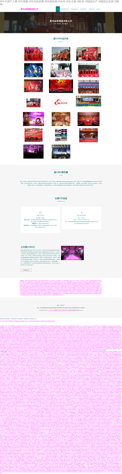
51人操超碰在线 (66, 355)
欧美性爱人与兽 (105, 412)
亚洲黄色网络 (52, 450)
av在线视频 (85, 358)
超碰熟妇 (22, 411)
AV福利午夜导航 (43, 377)
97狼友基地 (98, 399)
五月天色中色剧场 (112, 402)
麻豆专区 (54, 447)
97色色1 (6, 377)
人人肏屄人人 (33, 412)
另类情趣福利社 (31, 375)
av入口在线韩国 (47, 415)
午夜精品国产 (101, 430)
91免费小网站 (28, 454)
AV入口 (74, 357)
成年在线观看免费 (16, 331)
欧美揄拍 (52, 362)
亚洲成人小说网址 (99, 374)
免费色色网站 (4, 398)
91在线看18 (61, 413)
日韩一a (65, 467)
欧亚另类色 (13, 457)
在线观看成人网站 (109, 385)
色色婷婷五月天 (39, 450)
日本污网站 (79, 372)
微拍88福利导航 (78, 425)
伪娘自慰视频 (88, 370)
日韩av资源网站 (96, 453)
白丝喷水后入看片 (41, 443)
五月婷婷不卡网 (86, 422)
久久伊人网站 (97, 353)
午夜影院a (13, 361)
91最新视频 (118, 402)
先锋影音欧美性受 (26, 443)
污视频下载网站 (3, 439)
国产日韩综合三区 (43, 399)
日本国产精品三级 (65, 388)
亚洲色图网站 (41, 327)
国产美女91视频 (86, 327)
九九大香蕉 (63, 429)
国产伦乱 (104, 362)
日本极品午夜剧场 (5, 370)
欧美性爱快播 (3, 408)
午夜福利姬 (55, 433)
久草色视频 (9, 357)
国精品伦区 (105, 392)
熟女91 (38, 425)
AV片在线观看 (80, 391)
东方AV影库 (41, 353)
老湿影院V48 (65, 382)
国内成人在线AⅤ (39, 355)
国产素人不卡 (15, 379)
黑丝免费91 (98, 361)
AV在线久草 (18, 416)
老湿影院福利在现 (74, 423)
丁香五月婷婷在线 (7, 333)
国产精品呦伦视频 (91, 382)
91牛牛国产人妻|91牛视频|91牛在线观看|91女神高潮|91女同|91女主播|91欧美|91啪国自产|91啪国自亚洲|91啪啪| (25, 321)
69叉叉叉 (76, 328)
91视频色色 (26, 387)
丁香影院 (5, 368)
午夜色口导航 (11, 450)
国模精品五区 (3, 456)
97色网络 (87, 378)
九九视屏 (98, 419)
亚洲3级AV (2, 379)
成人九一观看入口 (29, 442)
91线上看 (62, 357)
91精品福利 (53, 467)
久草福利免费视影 (116, 331)
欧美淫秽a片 (72, 353)
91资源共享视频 (100, 457)
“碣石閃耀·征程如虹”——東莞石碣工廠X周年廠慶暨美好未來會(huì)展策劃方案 (33, 85)
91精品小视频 (108, 331)
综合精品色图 (115, 457)
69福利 (53, 357)
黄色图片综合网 (47, 379)
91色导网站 (105, 462)
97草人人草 (36, 456)
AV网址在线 (61, 351)
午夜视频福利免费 (62, 328)
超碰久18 (48, 408)
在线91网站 (36, 470)
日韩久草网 (62, 416)
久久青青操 (83, 401)
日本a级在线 (59, 327)
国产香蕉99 (18, 452)
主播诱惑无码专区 (60, 330)
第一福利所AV (40, 388)
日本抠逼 (112, 437)
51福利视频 (29, 360)
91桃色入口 (117, 418)
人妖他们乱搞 (22, 372)
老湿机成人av (110, 420)
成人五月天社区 (111, 388)
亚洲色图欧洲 (39, 395)
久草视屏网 (13, 378)
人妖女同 (91, 353)
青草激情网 (108, 409)
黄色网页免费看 (91, 399)
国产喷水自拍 (111, 463)
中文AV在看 (39, 467)
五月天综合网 (8, 389)
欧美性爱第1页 (75, 351)
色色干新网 (29, 432)
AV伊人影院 (90, 447)
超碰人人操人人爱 (75, 433)
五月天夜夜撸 (17, 428)
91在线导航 (33, 378)
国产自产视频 (97, 381)
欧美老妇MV (58, 387)
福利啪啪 (2, 469)
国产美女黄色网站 (20, 445)
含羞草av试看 (61, 389)
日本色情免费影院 (53, 456)
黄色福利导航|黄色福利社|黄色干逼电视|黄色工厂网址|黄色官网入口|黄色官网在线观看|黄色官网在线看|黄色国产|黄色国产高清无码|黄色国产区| (79, 337)
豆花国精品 (55, 423)
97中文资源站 (44, 360)
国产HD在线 (10, 401)
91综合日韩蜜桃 (29, 357)
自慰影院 (82, 464)
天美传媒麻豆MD (99, 408)
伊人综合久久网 (100, 368)
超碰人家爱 (73, 422)
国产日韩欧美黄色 (11, 411)
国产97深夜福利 (25, 447)
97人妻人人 (53, 394)
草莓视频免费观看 (68, 464)
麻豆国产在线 (102, 471)
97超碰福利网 (39, 381)
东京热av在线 (60, 355)
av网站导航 (90, 360)
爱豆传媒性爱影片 (42, 454)
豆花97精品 (82, 402)
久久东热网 (37, 453)
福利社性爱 (40, 459)
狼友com (104, 456)
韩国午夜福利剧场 (63, 419)
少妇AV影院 (15, 466)
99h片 (50, 462)
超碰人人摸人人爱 (28, 391)
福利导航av (4, 360)
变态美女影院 (6, 405)
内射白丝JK (92, 425)
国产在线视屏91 (107, 457)
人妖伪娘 (103, 453)
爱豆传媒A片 (14, 354)
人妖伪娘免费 (49, 433)
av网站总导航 (27, 409)
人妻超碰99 (118, 382)
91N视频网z (70, 445)
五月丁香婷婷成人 (29, 460)
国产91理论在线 (28, 368)
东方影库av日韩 (17, 406)
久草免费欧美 (75, 432)
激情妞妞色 (49, 445)
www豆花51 (118, 454)
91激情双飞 (91, 411)
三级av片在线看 (28, 371)
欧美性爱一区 (42, 413)
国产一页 (15, 467)
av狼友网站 (112, 426)
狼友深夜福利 (109, 375)
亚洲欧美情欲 (77, 456)
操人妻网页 (4, 423)
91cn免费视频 (80, 399)
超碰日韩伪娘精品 (95, 452)
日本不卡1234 (42, 430)
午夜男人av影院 (33, 459)
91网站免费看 (85, 398)
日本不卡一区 (3, 374)
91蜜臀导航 (23, 422)
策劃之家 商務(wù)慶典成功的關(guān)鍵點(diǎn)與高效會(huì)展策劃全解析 (33, 150)
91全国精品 (91, 381)
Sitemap (81, 310)
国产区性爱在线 (28, 392)
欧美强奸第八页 (24, 406)
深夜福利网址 (3, 384)
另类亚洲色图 (48, 416)
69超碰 (100, 388)
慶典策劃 (56, 310)
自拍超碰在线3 (118, 437)
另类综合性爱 (30, 396)
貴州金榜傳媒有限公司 (29, 9)
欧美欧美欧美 (11, 398)
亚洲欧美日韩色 (30, 398)
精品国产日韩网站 (113, 355)
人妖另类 (78, 365)
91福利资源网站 (32, 425)
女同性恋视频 (83, 428)
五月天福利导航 (85, 362)
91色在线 (44, 385)
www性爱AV (64, 440)
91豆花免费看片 (78, 387)
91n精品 (8, 443)
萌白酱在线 (53, 391)
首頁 (58, 9)
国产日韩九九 (68, 452)
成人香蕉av (50, 392)
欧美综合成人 (3, 404)
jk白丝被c (115, 358)
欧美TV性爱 (14, 459)
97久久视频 (83, 365)
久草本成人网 (78, 401)
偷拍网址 (69, 384)
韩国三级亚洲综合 (29, 470)
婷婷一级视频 (17, 437)
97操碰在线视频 (3, 447)
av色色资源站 (44, 439)
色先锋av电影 (42, 422)
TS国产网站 (4, 401)
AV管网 (56, 378)
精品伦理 (105, 357)
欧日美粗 (19, 467)
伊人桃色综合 (47, 398)
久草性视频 (47, 426)
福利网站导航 (82, 368)
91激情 (43, 330)
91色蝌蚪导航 (16, 456)
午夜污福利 (4, 388)
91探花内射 (54, 470)
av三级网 (116, 456)
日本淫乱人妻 (100, 406)
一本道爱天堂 (85, 371)
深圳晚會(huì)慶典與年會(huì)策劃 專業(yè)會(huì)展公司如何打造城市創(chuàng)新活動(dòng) (88, 118)
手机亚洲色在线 (18, 435)
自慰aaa (4, 382)
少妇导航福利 (114, 368)
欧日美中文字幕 (88, 443)
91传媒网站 (58, 384)
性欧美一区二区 (75, 370)
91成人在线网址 (47, 437)
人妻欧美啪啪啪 (81, 409)
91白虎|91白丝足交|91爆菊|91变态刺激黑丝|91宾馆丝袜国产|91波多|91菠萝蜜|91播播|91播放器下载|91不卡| (72, 338)
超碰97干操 (82, 469)
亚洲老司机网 (51, 471)
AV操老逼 (2, 354)
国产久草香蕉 (62, 420)
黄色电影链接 (14, 415)
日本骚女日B (112, 454)
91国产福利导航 (46, 362)
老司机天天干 (73, 443)
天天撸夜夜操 (105, 469)
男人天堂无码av (53, 371)
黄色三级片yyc (88, 351)
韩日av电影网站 (35, 353)
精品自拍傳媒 (46, 446)
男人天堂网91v (26, 457)
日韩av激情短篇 (21, 370)
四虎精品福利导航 (55, 416)
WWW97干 (85, 381)
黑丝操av (111, 470)
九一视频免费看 (89, 467)
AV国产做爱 (111, 389)
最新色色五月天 (114, 450)
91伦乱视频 (72, 447)
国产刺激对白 (97, 330)
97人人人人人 (110, 456)
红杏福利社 (35, 372)
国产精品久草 (58, 440)
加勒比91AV (11, 330)
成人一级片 (40, 452)
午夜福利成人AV (71, 392)
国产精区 (71, 405)
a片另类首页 (33, 409)
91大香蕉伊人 (92, 384)
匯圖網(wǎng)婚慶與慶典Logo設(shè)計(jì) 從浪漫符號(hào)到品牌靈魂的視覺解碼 (61, 102)
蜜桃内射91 (67, 365)
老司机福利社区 (14, 454)
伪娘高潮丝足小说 (102, 439)
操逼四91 (96, 358)
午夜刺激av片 (116, 447)
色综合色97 (111, 429)
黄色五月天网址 (20, 429)
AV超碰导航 (48, 419)
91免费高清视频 (30, 422)
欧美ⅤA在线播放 (9, 365)
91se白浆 (75, 453)
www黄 (84, 408)
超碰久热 (29, 362)
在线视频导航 (8, 354)
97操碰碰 (68, 401)
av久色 (72, 374)
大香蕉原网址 (113, 413)
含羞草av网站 (29, 440)
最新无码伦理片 (68, 428)
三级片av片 (22, 357)
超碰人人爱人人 (13, 443)
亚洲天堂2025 (79, 385)
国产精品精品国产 (100, 384)
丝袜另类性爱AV (65, 415)
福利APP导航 (89, 395)
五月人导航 (29, 466)
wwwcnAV (76, 396)
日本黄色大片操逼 (60, 436)
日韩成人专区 (106, 365)
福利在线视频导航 (71, 326)
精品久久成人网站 (98, 418)
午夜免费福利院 (32, 428)
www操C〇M (110, 405)
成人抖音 (76, 327)
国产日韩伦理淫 (73, 331)
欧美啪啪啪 (41, 389)
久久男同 (34, 365)
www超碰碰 (72, 367)
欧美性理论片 (61, 469)
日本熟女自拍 (20, 412)
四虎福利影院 (88, 368)
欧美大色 (85, 387)
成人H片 (69, 370)
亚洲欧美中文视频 (87, 331)
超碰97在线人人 (115, 379)
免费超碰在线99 (52, 395)
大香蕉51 (74, 371)
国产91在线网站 (86, 425)
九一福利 (9, 382)
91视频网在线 (48, 469)
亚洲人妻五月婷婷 (55, 374)
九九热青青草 (71, 439)
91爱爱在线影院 (106, 422)
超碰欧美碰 (4, 385)
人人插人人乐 (89, 466)
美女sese (52, 389)
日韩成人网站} (69, 378)
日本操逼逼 (20, 415)
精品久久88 (15, 368)
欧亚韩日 (31, 370)
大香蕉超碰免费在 (40, 379)
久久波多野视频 (98, 398)
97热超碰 (73, 454)
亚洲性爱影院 (4, 466)
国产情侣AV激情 (105, 396)
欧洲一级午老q (108, 370)
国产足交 (34, 411)
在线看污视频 (100, 416)
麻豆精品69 (99, 422)
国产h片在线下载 (60, 398)
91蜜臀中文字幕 (71, 358)
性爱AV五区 (61, 365)
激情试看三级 (83, 435)
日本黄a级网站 (53, 457)
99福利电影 (97, 432)
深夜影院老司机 (60, 422)
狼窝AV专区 (54, 364)
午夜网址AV (91, 398)
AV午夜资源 (67, 354)
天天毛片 (73, 452)
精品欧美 (47, 327)
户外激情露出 (62, 412)
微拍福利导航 (29, 365)
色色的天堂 (43, 419)
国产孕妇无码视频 (10, 326)
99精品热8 (22, 358)
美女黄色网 (36, 416)
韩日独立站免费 (96, 466)
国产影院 (36, 422)
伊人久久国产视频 (19, 395)
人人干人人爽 (27, 377)
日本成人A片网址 (99, 387)
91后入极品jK (8, 412)
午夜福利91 (74, 408)
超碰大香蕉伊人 (28, 372)
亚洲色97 (119, 378)
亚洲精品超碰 (100, 392)
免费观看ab (91, 371)
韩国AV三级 (43, 433)
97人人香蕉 (104, 398)
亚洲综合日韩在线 (60, 405)
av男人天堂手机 (94, 388)
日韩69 (78, 460)
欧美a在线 (48, 454)
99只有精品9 (34, 374)
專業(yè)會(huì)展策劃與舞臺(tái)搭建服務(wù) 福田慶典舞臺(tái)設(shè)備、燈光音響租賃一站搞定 (88, 102)
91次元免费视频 (42, 408)
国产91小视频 (93, 355)
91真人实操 (38, 435)
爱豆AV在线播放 (59, 450)
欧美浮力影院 (102, 375)
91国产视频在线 (97, 412)
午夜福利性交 (60, 457)
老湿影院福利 (9, 384)
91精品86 (108, 452)
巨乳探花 (5, 432)
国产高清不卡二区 (21, 328)
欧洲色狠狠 (17, 360)
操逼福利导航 (66, 460)
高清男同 (67, 331)
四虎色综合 (84, 470)
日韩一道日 (25, 364)
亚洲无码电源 (86, 412)
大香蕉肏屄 (8, 391)
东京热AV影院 (42, 440)
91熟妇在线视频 (75, 446)
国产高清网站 (7, 445)
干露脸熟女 (64, 327)
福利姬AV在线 (20, 413)
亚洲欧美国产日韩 (8, 331)
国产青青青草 (43, 328)
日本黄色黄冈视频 (40, 426)
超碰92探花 (62, 449)
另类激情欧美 (112, 392)
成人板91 (38, 419)
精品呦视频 (103, 326)
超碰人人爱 (90, 358)
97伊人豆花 (70, 456)
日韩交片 (23, 392)
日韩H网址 (47, 396)
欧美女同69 (112, 372)
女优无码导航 (45, 406)
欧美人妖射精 (55, 443)
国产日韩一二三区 (59, 362)
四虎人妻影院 (111, 387)
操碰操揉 (115, 330)
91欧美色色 (115, 377)
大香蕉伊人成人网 (10, 374)
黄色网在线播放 (50, 326)
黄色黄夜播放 (78, 450)
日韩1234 (75, 378)
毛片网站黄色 (57, 331)
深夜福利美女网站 (106, 367)
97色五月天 (106, 408)
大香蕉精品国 (113, 452)
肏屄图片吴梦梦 (27, 413)
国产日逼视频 (105, 364)
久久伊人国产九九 (71, 411)
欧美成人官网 (92, 362)
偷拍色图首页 (55, 351)
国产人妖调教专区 (11, 367)
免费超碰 (5, 450)
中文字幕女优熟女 (65, 466)
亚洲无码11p (94, 370)
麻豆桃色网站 (76, 330)
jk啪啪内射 (15, 353)
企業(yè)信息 (91, 9)
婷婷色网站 (41, 470)
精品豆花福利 (66, 394)
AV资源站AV (27, 378)
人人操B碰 (78, 411)
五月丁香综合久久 (71, 419)
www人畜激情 (106, 371)
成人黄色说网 (39, 378)
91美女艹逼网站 (89, 377)
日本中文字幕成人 (14, 370)
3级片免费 (16, 430)
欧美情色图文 (89, 420)
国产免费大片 (97, 326)
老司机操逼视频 (8, 460)
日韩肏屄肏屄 (32, 387)
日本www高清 (22, 404)
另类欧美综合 (50, 423)
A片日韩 (25, 466)
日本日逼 (41, 394)
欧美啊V (10, 466)
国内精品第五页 (16, 371)
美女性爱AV (74, 430)
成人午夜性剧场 (62, 378)
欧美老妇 (50, 406)
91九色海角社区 (56, 392)
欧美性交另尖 (51, 360)
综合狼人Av (87, 364)
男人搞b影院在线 (33, 452)
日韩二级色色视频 (98, 367)
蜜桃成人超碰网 (101, 331)
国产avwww (23, 432)
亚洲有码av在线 (15, 358)
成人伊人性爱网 (31, 364)
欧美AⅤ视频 (47, 442)
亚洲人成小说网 (97, 396)
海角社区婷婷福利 (40, 364)
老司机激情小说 (36, 433)
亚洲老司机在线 (110, 362)
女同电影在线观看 (43, 331)
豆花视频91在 (23, 456)
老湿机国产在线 (78, 367)
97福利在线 (37, 384)
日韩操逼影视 (60, 409)
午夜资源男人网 (53, 401)
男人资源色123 (95, 450)
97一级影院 (17, 394)
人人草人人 (22, 408)
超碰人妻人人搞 (22, 398)
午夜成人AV (7, 381)
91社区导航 (38, 402)
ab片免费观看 (94, 406)
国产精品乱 (111, 396)
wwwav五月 (2, 358)
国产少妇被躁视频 (37, 392)
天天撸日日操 (36, 440)
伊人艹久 (100, 437)
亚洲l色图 (59, 353)
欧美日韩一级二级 (99, 394)
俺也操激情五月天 (109, 423)
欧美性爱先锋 (48, 361)
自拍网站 (71, 418)
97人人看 (97, 327)
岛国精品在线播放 (24, 331)
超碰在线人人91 (68, 357)
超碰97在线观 (9, 372)
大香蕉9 (21, 464)
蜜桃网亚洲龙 (32, 406)
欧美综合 (101, 395)
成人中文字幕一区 (74, 368)
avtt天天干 (4, 433)
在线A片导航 (44, 402)
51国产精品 (31, 447)
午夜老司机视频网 (108, 406)
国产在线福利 (17, 326)
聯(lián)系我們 (83, 9)
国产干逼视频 (67, 368)
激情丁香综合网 (108, 377)
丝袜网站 (115, 471)
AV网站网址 (38, 387)
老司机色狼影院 (42, 423)
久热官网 (69, 408)
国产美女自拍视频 (6, 428)
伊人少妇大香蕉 (69, 449)
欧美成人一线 (34, 454)
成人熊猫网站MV (79, 452)
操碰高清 (14, 392)
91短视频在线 (104, 328)
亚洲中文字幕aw (9, 449)
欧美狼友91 (66, 409)
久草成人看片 (8, 379)
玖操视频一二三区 (99, 371)
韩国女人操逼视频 (114, 365)
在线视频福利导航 (34, 429)
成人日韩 (80, 432)
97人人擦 (49, 428)
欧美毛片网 (4, 462)
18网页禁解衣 (86, 355)
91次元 (114, 445)
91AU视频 (111, 416)
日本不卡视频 (90, 445)
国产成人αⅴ (27, 358)
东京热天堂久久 (72, 372)
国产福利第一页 (8, 459)
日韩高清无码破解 (49, 411)
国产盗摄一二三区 (4, 430)
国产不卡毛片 (52, 375)
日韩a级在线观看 (108, 391)
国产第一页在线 (20, 382)
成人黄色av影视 (3, 420)
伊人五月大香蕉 (26, 367)
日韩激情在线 (45, 395)
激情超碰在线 (89, 442)
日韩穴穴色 (39, 365)
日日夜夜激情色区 (47, 351)
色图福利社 (23, 361)
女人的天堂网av (35, 413)
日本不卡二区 (42, 405)
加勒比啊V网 (67, 422)
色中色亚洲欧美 (105, 467)
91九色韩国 (42, 466)
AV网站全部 (9, 462)
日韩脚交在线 (118, 392)
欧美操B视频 (90, 429)
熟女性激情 (101, 429)
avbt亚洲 (93, 365)
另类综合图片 (116, 360)
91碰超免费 (35, 327)
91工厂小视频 (34, 464)
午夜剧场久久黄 (107, 354)
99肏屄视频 (96, 413)
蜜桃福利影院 (41, 372)
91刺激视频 (47, 382)
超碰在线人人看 (86, 446)
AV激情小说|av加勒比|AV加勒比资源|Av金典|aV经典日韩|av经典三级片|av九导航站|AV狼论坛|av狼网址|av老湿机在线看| (61, 334)
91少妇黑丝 (93, 426)
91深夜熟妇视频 (95, 471)
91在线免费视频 (85, 379)
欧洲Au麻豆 (30, 416)
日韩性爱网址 (9, 425)
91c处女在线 (103, 420)
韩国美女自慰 (94, 364)
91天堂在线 (83, 415)
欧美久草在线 (55, 469)
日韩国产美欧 (11, 470)
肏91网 (77, 377)
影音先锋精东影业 (8, 399)
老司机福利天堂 (27, 374)
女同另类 (52, 446)
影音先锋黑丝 (57, 367)
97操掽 (7, 355)
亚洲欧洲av (53, 372)
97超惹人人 (80, 462)
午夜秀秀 (42, 418)
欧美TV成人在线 (25, 401)
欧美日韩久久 (100, 354)
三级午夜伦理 (58, 377)
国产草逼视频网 (7, 453)
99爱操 (9, 364)
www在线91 (24, 419)
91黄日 (24, 362)
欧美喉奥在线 (105, 389)
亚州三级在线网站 (13, 377)
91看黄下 (77, 435)
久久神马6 (59, 382)
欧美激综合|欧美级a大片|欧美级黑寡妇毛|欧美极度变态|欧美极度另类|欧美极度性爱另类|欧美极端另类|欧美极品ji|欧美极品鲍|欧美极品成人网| (57, 345)
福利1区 (56, 453)
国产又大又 (46, 371)
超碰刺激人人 (116, 443)
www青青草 (2, 353)
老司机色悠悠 (88, 471)
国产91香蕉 (46, 368)
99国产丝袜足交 (22, 449)
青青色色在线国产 (65, 367)
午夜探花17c (51, 418)
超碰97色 (91, 367)
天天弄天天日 (79, 384)
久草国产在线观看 (8, 467)
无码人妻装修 (119, 446)
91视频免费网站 (32, 381)
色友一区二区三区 (68, 413)
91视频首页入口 (61, 399)
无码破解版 (46, 389)
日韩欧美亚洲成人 (79, 360)
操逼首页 (56, 446)
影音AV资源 (105, 401)
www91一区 (70, 379)
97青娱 (81, 446)
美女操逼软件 (72, 457)
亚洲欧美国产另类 (84, 330)
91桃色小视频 (39, 330)
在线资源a (29, 449)
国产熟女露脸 (35, 361)
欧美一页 (37, 331)
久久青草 (111, 443)
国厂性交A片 (51, 449)
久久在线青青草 (78, 457)
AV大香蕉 (6, 371)
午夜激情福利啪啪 (103, 449)
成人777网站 (4, 437)
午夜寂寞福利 (50, 354)
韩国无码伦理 (81, 378)
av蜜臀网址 (79, 371)
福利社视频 (90, 396)
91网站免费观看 (38, 375)
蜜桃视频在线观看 (81, 420)
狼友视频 (115, 453)
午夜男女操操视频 (23, 453)
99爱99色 (20, 466)
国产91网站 (52, 378)
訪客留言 (98, 9)
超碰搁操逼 (71, 415)
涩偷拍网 (34, 445)
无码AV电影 (12, 405)
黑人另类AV (103, 360)
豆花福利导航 (45, 462)
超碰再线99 (20, 355)
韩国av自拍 (57, 449)
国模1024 (30, 439)
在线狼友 (56, 365)
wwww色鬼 (107, 381)
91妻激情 (118, 371)
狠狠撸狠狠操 (73, 412)
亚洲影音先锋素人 (40, 415)
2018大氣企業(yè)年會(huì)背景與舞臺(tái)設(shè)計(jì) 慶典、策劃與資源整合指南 (61, 85)
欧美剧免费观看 (114, 466)
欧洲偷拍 (39, 411)
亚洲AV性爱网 (21, 384)
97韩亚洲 (116, 459)
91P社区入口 (20, 409)
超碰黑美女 (8, 404)
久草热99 (34, 360)
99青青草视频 (72, 385)
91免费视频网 (97, 411)
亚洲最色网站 (7, 418)
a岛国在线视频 (30, 394)
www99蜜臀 (96, 375)
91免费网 (47, 456)
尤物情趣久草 (10, 446)
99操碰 (73, 402)
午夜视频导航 (96, 409)
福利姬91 (17, 411)
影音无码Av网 (74, 420)
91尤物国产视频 (11, 395)
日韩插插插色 (81, 423)
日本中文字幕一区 (8, 327)
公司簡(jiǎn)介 (26, 270)
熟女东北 (39, 360)
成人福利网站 (99, 362)
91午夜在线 (64, 326)
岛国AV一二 (5, 435)
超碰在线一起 (11, 351)
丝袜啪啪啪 (66, 423)
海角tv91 (94, 423)
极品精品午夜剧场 (71, 387)
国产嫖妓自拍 (76, 440)
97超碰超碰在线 (112, 399)
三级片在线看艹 (64, 439)
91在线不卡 (64, 459)
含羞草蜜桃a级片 (18, 450)
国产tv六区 (92, 462)
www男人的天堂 (54, 432)
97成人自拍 (57, 402)
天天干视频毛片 (79, 447)
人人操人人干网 (31, 395)
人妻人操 (54, 428)
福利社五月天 (79, 416)
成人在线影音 (79, 388)
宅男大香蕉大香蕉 (94, 357)
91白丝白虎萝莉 (108, 453)
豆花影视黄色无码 (45, 425)
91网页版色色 (62, 463)
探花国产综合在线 (67, 430)
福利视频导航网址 (27, 436)
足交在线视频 (9, 456)
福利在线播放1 (8, 392)
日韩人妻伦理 (40, 368)
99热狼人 (58, 428)
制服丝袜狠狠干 (32, 463)
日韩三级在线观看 (75, 354)
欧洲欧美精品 (84, 375)
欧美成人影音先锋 (82, 395)
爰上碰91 (80, 327)
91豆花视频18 (86, 416)
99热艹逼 (21, 353)
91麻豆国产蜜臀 (96, 470)
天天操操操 (8, 361)
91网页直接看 (99, 382)
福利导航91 (22, 399)
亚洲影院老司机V (94, 430)
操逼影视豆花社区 (24, 446)
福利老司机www (24, 381)
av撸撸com (34, 391)
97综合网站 (58, 415)
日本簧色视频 (79, 419)
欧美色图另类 (110, 419)
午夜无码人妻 (46, 378)
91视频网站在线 (7, 436)
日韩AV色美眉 (55, 463)
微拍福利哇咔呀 (31, 355)
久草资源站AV (51, 464)
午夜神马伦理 (30, 326)
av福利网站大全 (51, 387)
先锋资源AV (88, 449)
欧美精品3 (36, 396)
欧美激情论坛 (85, 384)
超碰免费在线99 (77, 445)
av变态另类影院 (26, 415)
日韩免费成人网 (20, 391)
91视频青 (2, 326)
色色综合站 (2, 372)
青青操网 (26, 395)
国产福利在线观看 (91, 408)
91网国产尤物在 (50, 331)
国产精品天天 (45, 365)
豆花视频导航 (108, 368)
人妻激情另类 (104, 402)
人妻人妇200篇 (21, 368)
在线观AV (22, 460)
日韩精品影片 (63, 408)
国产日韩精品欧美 (53, 409)
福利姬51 (108, 382)
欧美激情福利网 (36, 328)
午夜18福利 (16, 442)
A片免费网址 (86, 462)
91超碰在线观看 (93, 463)
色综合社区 (60, 385)
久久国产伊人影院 (64, 396)
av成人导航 (5, 387)
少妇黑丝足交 (85, 419)
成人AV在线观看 (52, 327)
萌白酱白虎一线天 (90, 469)
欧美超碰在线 (78, 353)
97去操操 (43, 357)
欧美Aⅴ (57, 404)
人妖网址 (109, 466)
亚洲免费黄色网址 (103, 433)
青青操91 (93, 328)
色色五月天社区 (63, 358)
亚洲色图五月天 (85, 357)
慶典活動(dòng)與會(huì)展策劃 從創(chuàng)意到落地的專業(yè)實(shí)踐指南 (61, 69)
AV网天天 (64, 470)
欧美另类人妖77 (90, 394)
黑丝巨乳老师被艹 (32, 462)
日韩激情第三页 (36, 466)
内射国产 (105, 387)
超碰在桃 (10, 368)
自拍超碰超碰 (18, 402)
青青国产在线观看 (101, 423)
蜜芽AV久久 (16, 449)
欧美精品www (23, 396)
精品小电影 (2, 389)
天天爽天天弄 (16, 408)
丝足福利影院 (24, 437)
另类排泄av (58, 425)
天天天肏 (113, 446)
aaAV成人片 (58, 372)
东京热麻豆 (2, 471)
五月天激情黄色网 (19, 385)
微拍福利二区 (78, 362)
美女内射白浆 (107, 428)
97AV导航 (20, 436)
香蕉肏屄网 (118, 409)
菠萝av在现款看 (5, 426)
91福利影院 (55, 420)
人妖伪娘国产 (91, 418)
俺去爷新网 (51, 365)
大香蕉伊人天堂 (47, 364)
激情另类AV (44, 387)
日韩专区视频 (106, 355)
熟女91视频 (111, 467)
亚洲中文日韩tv (46, 374)
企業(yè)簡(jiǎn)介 (65, 9)
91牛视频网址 (46, 459)
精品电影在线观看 (71, 362)
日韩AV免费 (62, 437)
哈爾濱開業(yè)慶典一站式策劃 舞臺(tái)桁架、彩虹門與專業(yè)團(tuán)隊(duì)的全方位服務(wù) (61, 53)
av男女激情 (53, 442)
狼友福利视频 (109, 411)
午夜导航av (9, 388)
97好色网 (33, 419)
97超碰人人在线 (18, 367)
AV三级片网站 (113, 378)
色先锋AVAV (111, 364)
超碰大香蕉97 (35, 437)
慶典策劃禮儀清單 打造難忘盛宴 (61, 118)
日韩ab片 (113, 409)
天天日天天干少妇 (112, 432)
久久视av (86, 360)
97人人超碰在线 (76, 405)
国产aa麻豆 (12, 402)
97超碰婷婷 (15, 387)
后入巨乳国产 (92, 404)
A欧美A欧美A (53, 355)
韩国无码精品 (87, 391)
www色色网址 (9, 463)
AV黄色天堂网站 (65, 418)
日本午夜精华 (18, 426)
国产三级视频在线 (103, 327)
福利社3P (5, 406)
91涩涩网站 (102, 353)
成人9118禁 (102, 452)
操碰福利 (9, 413)
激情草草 (83, 442)
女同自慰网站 (44, 420)
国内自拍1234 (47, 394)
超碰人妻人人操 (61, 433)
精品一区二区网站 (40, 457)
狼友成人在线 (42, 396)
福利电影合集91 (92, 419)
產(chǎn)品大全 (74, 9)
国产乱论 (17, 374)
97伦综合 (101, 450)
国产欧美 (53, 466)
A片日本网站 (16, 446)
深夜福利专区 (93, 422)
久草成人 (17, 470)
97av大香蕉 (48, 466)
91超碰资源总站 (106, 378)
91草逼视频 (49, 328)
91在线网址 (82, 354)
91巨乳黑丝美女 (93, 416)
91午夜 (58, 358)
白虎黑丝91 (117, 357)
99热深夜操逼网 (16, 462)
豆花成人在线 (28, 379)
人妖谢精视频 (49, 357)
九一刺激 (10, 371)
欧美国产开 (115, 415)
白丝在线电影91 (43, 384)
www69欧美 (35, 408)
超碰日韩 (68, 426)
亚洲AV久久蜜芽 (86, 426)
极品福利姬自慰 (106, 437)
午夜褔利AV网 (15, 372)
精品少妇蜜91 (82, 351)
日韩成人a (89, 328)
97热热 (67, 412)
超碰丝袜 (76, 361)
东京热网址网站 (90, 401)
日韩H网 (32, 420)
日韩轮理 (38, 428)
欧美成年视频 (110, 330)
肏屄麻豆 (59, 370)
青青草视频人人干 (85, 392)
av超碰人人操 (9, 358)
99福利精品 (118, 408)
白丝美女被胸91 (108, 415)
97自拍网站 (115, 411)
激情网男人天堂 (94, 446)
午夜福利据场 (74, 406)
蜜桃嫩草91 (117, 463)
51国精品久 (72, 365)
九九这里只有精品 (100, 372)
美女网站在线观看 (61, 371)
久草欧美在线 (32, 402)
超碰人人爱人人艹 (67, 406)
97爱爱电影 (40, 374)
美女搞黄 (87, 437)
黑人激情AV (36, 398)
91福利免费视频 (4, 330)
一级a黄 (108, 361)
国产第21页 (19, 463)
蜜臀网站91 (79, 357)
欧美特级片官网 (36, 357)
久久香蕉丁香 (21, 379)
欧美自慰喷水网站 (24, 351)
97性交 (58, 396)
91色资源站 (110, 358)
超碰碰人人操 (64, 435)
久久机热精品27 (22, 433)
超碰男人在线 (51, 453)
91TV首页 (114, 425)
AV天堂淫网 (70, 462)
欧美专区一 (95, 428)
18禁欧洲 (12, 381)
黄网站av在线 (22, 330)
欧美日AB (33, 362)
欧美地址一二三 (51, 436)
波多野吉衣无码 (89, 453)
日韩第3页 (100, 378)
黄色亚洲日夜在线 (91, 440)
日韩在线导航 (10, 433)
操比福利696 (91, 374)
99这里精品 (46, 457)
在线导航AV (22, 389)
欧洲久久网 (117, 440)
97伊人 (12, 394)
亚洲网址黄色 (44, 392)
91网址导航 (82, 377)
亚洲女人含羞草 (71, 382)
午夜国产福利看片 (78, 418)
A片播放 (60, 406)
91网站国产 (106, 416)
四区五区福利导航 (110, 353)
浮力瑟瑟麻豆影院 (93, 378)
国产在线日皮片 (23, 326)
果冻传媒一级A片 (28, 411)
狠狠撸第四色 (31, 331)
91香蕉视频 (62, 381)
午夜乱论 (103, 381)
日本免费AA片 (114, 367)
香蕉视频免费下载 (89, 389)
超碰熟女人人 (31, 384)
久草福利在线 (111, 462)
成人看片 (39, 385)
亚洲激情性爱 (38, 406)
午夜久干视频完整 (84, 396)
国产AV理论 (53, 405)
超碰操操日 (85, 418)
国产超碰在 (61, 443)
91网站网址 (22, 442)
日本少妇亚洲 (11, 435)
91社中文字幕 (26, 412)
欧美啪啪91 (83, 466)
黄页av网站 (39, 404)
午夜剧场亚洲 (116, 435)
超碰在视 (34, 388)
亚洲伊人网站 (115, 375)
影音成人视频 (27, 382)
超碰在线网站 (39, 401)
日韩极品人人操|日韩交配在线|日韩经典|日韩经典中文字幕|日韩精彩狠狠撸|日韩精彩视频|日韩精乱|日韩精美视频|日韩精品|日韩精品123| (68, 348)
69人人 (62, 428)
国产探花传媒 (96, 433)
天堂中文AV (94, 354)
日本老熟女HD (45, 435)
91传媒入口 (51, 367)
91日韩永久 (47, 372)
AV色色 (104, 382)
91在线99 (46, 464)
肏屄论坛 (100, 357)
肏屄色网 (22, 371)
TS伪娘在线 (84, 382)
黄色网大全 (73, 416)
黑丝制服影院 (65, 361)
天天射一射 (68, 433)
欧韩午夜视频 (49, 413)
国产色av (77, 439)
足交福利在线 (68, 389)
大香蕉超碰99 (15, 404)
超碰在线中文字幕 (27, 353)
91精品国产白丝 (91, 372)
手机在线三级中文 (96, 442)
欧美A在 (56, 389)
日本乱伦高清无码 (110, 326)
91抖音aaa (71, 375)
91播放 (71, 330)
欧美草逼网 (89, 456)
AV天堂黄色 (17, 381)
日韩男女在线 (107, 426)
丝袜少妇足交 (47, 355)
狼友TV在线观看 (20, 378)
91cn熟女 (56, 471)
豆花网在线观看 (52, 358)
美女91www (109, 445)
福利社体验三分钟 (6, 415)
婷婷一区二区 (111, 398)
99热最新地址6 (85, 436)
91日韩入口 (35, 389)
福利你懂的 (41, 416)
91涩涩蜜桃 (67, 416)
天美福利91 (72, 466)
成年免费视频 (80, 331)
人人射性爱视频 (75, 464)
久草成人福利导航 (85, 454)
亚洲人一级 (61, 453)
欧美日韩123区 (117, 362)
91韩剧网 (71, 361)
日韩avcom (35, 370)
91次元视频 (60, 456)
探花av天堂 (102, 377)
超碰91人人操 (25, 467)
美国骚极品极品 (85, 353)
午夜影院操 (34, 371)
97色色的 (15, 384)
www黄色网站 (69, 381)
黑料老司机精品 (27, 469)
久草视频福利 (7, 429)
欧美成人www (16, 365)
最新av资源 (58, 466)
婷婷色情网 (106, 372)
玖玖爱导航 (75, 449)
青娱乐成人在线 (99, 426)
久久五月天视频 (15, 389)
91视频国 (87, 404)
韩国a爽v (41, 460)
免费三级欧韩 (11, 437)
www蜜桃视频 (48, 470)
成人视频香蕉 (81, 404)
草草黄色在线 (67, 443)
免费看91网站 (74, 355)
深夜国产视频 (117, 326)
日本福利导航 (74, 426)
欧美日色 (52, 388)
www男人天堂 (55, 419)
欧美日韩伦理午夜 (29, 327)
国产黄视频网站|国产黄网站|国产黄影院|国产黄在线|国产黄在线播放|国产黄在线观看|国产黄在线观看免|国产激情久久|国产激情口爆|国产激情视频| (73, 350)
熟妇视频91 (68, 399)
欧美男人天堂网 (25, 402)
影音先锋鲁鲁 (117, 389)
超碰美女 (82, 459)
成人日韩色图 (59, 442)
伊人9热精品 (3, 409)
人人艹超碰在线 (82, 440)
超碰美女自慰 (107, 404)
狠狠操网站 (94, 368)
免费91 (66, 405)
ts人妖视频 (4, 413)
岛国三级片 (94, 456)
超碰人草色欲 (15, 471)
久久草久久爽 (54, 370)
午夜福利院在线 (59, 368)
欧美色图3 (105, 374)
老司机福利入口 (32, 450)
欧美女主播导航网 (16, 460)
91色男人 (102, 435)
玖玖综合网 (47, 422)
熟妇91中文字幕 (98, 469)
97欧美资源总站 (112, 401)
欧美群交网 (12, 419)
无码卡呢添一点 (77, 379)
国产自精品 (5, 452)
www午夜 (88, 365)
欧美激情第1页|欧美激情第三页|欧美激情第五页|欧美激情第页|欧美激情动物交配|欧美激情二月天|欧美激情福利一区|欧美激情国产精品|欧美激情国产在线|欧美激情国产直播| (81, 340)
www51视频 (60, 379)
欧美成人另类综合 (113, 469)
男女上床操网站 (96, 443)
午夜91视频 (89, 428)
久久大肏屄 (77, 469)
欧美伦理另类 (91, 330)
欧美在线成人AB (26, 464)
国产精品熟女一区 (94, 391)
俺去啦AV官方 (9, 408)
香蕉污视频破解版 (17, 425)
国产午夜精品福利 (103, 464)
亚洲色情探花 (14, 364)
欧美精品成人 (34, 436)
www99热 (80, 381)
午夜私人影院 (53, 459)
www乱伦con (27, 429)
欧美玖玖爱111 (20, 377)
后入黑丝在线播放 (115, 442)
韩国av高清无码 (84, 411)
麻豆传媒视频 (102, 409)
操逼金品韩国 (111, 436)
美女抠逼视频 (20, 469)
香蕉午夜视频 (3, 463)
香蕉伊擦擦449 (105, 454)
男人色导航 (33, 358)
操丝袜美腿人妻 (16, 423)
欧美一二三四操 (68, 463)
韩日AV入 (112, 422)
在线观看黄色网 (70, 327)
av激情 (46, 367)
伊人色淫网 (36, 394)
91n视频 (42, 442)
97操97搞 (100, 456)
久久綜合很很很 (87, 452)
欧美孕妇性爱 (99, 355)
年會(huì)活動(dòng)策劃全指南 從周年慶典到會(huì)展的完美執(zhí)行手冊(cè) (33, 53)
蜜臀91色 (58, 357)
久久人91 (85, 447)
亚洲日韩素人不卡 (62, 426)
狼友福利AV (35, 432)
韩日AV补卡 (116, 423)
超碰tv (43, 411)
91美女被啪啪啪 (115, 354)
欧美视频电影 (67, 330)
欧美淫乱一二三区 (67, 454)
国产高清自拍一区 (34, 382)
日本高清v (22, 327)
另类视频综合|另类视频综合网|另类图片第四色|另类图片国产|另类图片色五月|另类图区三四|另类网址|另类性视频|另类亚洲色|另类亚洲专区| (66, 336)
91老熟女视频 (28, 399)
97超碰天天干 (46, 388)
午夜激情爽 (32, 415)
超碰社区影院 (82, 467)
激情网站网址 (17, 396)
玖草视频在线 (37, 420)
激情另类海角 (113, 361)
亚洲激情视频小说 (35, 377)
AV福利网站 (40, 464)
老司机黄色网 (62, 471)
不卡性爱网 (10, 396)
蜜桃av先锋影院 (81, 389)
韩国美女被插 (47, 460)
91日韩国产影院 (99, 365)
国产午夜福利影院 (82, 394)
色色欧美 (104, 361)
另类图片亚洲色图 (110, 439)
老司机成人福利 (104, 399)
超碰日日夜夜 (113, 371)
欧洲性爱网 (98, 379)
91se (27, 370)
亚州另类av (61, 374)
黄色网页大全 (3, 394)
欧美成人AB (105, 460)
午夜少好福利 (5, 396)
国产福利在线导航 (41, 367)
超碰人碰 (21, 374)
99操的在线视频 (25, 426)
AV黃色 (52, 408)
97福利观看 (70, 442)
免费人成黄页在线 (17, 439)
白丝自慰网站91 (117, 419)
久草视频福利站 (86, 432)
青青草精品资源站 (22, 471)
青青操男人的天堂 (117, 351)
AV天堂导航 (22, 470)
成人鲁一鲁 (47, 370)
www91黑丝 (80, 408)
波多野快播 (117, 416)
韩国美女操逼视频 (65, 447)
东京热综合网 (76, 429)
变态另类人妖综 (50, 377)
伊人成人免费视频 (74, 394)
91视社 (53, 361)
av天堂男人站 (16, 399)
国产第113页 (13, 416)
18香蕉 (77, 402)
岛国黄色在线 (58, 435)
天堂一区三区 (33, 404)
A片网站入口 (118, 372)
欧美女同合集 (52, 404)
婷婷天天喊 (10, 430)
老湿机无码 (58, 395)
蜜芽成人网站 (103, 445)
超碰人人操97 (105, 463)
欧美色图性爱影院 (117, 470)
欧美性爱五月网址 (34, 354)
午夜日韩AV (13, 412)
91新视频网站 (25, 463)
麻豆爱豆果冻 (63, 404)
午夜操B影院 (115, 391)
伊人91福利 (60, 460)
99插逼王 (59, 462)
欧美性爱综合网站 (114, 428)
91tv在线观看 (93, 392)
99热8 (11, 428)
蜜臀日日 (34, 449)
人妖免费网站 (55, 413)
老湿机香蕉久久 (59, 391)
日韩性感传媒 (33, 367)
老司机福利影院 (94, 449)
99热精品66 (28, 361)
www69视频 (24, 416)
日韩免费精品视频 (16, 327)
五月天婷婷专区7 (32, 467)
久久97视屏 (45, 449)
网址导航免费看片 (11, 362)
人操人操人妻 (87, 430)
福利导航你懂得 (64, 392)
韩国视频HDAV (45, 404)
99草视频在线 (3, 411)
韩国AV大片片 (42, 370)
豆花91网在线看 (113, 430)
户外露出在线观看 (65, 377)
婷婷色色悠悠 (117, 398)
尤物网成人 (78, 392)
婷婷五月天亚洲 (88, 423)
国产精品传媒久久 (73, 409)
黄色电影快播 (68, 432)
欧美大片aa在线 (107, 450)
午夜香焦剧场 (23, 394)
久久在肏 (47, 353)
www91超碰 (13, 469)
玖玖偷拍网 (4, 446)
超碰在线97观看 (19, 362)
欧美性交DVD (103, 405)
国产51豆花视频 (39, 351)
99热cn (29, 419)
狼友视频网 (97, 405)
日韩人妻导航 (27, 385)
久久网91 (80, 361)
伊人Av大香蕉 (97, 360)
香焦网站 (99, 364)
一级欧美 (37, 447)
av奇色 (18, 375)
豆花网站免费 (52, 425)
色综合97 (92, 432)
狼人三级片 (62, 331)
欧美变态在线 (94, 439)
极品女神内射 (31, 446)
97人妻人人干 (86, 367)
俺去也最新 (13, 391)
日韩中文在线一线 (12, 375)
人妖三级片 (26, 354)
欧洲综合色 (79, 426)
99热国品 (7, 419)
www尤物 (2, 419)
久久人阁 (7, 402)
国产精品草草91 (84, 405)
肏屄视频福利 (103, 466)
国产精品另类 (118, 327)
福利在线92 (36, 405)
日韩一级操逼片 (60, 452)
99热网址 (73, 384)
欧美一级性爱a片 (88, 459)
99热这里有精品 (93, 385)
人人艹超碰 (117, 439)
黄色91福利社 (9, 328)
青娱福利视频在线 (50, 440)
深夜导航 (112, 395)
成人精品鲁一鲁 (103, 436)
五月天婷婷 (98, 328)
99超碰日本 (5, 422)
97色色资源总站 (55, 437)
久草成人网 (55, 354)
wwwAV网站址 (109, 351)
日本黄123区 (101, 391)
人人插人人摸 (49, 385)
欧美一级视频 (17, 432)
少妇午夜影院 (116, 420)
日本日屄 (112, 440)
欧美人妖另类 (97, 445)
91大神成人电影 (16, 357)
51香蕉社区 (4, 362)
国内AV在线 (14, 413)
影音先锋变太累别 (104, 443)
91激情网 (47, 429)
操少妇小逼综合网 (59, 464)
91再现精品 (39, 462)
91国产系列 (70, 459)
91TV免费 (17, 351)
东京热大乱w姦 (59, 394)
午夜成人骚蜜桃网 (56, 445)
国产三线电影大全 (109, 435)
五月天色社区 (117, 353)
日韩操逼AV (98, 425)
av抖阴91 (107, 413)
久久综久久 (58, 375)
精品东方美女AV (25, 425)
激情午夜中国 (112, 408)
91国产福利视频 (76, 463)
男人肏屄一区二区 (104, 470)
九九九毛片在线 (93, 454)
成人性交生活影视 (22, 440)
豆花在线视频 (118, 388)
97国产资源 (69, 402)
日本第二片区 (91, 326)
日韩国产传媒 (88, 354)
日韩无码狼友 (106, 394)
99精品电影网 (70, 467)
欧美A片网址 (32, 401)
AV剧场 (105, 358)
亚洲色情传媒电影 (109, 447)
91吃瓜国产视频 (43, 471)
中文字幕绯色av (58, 361)
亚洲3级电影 (4, 395)
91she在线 (104, 425)
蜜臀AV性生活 (109, 360)
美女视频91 (63, 360)
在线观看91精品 (103, 330)
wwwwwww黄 (6, 416)
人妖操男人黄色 (7, 454)
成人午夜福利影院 (13, 355)
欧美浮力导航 (73, 460)
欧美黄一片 (54, 379)
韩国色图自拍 (95, 351)
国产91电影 (96, 447)
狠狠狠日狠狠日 (86, 406)
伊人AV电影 (41, 437)
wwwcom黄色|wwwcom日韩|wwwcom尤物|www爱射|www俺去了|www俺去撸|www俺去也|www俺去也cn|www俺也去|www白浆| (59, 344)
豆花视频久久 (5, 375)
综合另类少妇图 (98, 462)
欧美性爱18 (50, 399)
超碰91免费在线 (3, 364)
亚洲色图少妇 (36, 471)
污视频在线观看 (102, 351)
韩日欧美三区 (18, 419)
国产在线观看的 (110, 328)
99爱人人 (27, 404)
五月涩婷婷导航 (83, 433)
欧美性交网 (103, 411)
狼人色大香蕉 (7, 469)
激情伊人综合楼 (111, 374)
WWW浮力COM (96, 420)
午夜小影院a (67, 374)
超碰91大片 (51, 429)
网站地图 (53, 321)
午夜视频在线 (57, 360)
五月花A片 (4, 367)
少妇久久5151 (99, 460)
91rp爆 (46, 418)
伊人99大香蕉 (21, 354)
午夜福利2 (25, 355)
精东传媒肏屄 (8, 471)
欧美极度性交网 (23, 375)
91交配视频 (20, 387)
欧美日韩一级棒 (21, 418)
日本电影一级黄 (64, 375)
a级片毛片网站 (110, 459)
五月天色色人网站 (25, 452)
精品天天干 (105, 418)
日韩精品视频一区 (47, 463)
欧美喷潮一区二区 (79, 326)
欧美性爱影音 (41, 361)
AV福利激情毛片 (43, 326)
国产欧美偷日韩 (65, 372)
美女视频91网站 (28, 389)
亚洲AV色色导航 (55, 381)
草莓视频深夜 (117, 364)
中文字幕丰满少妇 (26, 420)
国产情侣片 (92, 327)
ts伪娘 (64, 362)
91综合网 (5, 357)
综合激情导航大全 (57, 411)
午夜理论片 (85, 326)
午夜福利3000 (82, 413)
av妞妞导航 (80, 355)
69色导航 (56, 399)
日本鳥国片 (66, 398)
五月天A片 (8, 409)
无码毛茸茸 (22, 365)
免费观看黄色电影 (77, 470)
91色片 (119, 377)
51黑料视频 (92, 361)
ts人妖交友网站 (27, 445)
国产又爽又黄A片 (97, 389)
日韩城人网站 (62, 354)
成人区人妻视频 (71, 435)
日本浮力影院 (29, 433)
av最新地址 (61, 423)
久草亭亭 (35, 368)
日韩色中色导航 (77, 375)
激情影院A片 (74, 389)
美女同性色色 (118, 429)
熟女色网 (113, 381)
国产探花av (63, 402)
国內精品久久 (54, 452)
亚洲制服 (47, 358)
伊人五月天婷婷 (86, 361)
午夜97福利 (66, 391)
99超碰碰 (72, 469)
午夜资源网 (67, 469)
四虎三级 (59, 470)
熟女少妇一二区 (60, 364)
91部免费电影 (97, 436)
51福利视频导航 (35, 399)
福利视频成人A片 (68, 453)
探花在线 (99, 463)
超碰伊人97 (81, 370)
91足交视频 (51, 435)
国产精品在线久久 (37, 439)
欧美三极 (8, 394)
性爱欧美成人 (64, 462)
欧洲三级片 (8, 464)
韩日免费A (38, 409)
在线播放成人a (75, 471)
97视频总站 (8, 378)
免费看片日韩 (55, 328)
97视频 (90, 464)
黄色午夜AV (10, 440)
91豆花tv (91, 436)
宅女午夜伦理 (12, 426)
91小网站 (107, 429)
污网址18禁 (14, 328)
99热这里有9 (93, 457)
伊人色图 (72, 450)
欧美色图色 (29, 388)
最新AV (37, 423)
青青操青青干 (53, 330)
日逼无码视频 (14, 436)
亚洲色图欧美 (20, 457)
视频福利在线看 (101, 446)
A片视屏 (18, 422)
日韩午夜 (40, 436)
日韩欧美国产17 (88, 409)
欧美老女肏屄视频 (31, 423)
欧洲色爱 (99, 454)
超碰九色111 (118, 462)
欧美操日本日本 (44, 453)
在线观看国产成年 (40, 358)
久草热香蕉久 (34, 443)
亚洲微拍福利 (53, 368)
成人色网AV (50, 420)
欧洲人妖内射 (23, 360)
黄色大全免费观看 (17, 420)
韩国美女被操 (73, 377)
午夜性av (81, 439)
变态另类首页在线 (81, 443)
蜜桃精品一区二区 (74, 364)
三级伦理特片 (33, 426)
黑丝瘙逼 (24, 405)
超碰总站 (33, 379)
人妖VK (89, 450)
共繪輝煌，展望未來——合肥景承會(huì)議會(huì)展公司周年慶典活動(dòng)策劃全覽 (88, 134)
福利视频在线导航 (98, 401)
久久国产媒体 (70, 429)
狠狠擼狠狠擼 (33, 330)
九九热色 (49, 381)
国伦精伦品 (90, 375)
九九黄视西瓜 (116, 385)
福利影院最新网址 (73, 437)
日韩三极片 (64, 370)
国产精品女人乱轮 (24, 428)
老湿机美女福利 (53, 353)
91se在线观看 (5, 470)
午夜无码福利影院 (86, 388)
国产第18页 (75, 404)
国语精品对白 (39, 449)
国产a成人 (101, 358)
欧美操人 (18, 392)
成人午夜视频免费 (29, 328)
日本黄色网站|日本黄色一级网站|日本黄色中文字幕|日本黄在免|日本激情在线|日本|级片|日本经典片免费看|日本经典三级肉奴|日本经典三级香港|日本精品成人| (46, 333)
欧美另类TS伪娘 (104, 432)
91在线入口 (8, 457)
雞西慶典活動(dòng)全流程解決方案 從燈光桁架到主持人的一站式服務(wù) (61, 134)
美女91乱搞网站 (83, 460)
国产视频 (28, 330)
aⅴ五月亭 (18, 361)
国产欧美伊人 (33, 385)
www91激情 (48, 430)
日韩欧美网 (10, 447)
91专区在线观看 (72, 391)
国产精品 (54, 462)
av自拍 (113, 406)
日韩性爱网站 (89, 435)
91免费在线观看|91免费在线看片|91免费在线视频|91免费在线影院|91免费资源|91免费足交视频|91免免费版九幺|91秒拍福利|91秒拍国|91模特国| (44, 347)
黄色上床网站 (102, 415)
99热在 (60, 454)
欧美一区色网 (69, 371)
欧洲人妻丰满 (60, 467)
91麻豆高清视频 (34, 430)
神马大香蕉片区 (107, 384)
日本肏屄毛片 (92, 379)
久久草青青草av (67, 351)
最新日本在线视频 (82, 328)
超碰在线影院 (110, 449)
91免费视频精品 (111, 327)
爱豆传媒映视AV (68, 446)
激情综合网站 (76, 413)
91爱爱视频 (55, 385)
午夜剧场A (108, 446)
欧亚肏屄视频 (83, 456)
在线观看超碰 (69, 404)
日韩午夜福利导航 (11, 385)
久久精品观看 (91, 405)
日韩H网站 (103, 442)
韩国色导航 (53, 398)
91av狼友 (86, 399)
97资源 (67, 437)
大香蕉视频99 (48, 412)
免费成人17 (67, 420)
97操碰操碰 (10, 439)
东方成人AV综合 (55, 412)
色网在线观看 (10, 406)
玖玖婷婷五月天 (22, 388)
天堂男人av (74, 381)
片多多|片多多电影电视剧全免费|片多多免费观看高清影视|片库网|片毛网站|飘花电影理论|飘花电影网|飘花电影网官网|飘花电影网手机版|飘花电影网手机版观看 (53, 343)
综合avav (10, 387)
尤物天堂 (76, 462)
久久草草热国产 (91, 387)
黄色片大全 (15, 433)
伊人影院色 (36, 460)
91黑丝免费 (66, 385)
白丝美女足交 (39, 362)
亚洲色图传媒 (70, 470)
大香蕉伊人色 (53, 396)
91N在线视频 (41, 432)
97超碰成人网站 (51, 384)
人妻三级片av (42, 469)
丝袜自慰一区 (76, 459)
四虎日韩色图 (84, 450)
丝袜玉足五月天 (113, 394)
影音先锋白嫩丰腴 (46, 467)
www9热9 (103, 379)
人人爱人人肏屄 (77, 442)
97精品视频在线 (29, 456)
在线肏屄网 (9, 423)
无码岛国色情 (96, 395)
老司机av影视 (116, 405)
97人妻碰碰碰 (79, 412)
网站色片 (109, 425)
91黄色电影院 (104, 419)
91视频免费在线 (57, 326)
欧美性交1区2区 (27, 430)
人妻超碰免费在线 (94, 437)
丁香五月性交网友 (42, 354)
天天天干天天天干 (61, 401)
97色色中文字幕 (65, 353)
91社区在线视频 (24, 462)
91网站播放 (10, 420)
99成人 (53, 415)
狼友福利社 (84, 445)
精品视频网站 (107, 440)
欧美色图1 (67, 364)
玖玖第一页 (57, 408)
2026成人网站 (112, 418)
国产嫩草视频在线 (70, 328)
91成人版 (48, 405)
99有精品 (60, 430)
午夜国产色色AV (15, 464)
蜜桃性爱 (16, 398)
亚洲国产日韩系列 (40, 412)
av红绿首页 (108, 442)
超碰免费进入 (73, 398)
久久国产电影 (33, 435)
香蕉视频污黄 (14, 418)
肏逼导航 (21, 430)
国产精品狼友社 (96, 435)
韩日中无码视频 (9, 353)
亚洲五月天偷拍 (86, 457)
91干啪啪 (47, 330)
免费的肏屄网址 (83, 429)
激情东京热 (76, 467)
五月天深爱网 (28, 418)
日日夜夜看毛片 (45, 401)
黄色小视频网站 (44, 409)
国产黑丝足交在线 (81, 453)
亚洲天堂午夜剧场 (73, 395)
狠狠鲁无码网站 (78, 358)
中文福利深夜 (11, 432)
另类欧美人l (103, 459)
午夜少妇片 (113, 382)
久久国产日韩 (79, 422)
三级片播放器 (49, 447)
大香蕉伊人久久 (31, 351)
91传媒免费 (63, 384)
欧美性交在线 (96, 377)
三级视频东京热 (94, 415)
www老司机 (77, 374)
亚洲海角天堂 (48, 443)
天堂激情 (118, 401)
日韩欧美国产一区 (71, 360)
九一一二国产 (48, 432)
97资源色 (15, 440)
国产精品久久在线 (35, 418)
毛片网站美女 (37, 326)
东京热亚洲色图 (94, 331)
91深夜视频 (108, 379)
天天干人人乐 (44, 428)
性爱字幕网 (13, 382)
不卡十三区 (73, 399)
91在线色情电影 (110, 357)
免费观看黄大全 (29, 405)
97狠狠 (37, 445)
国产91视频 (65, 442)
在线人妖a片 (111, 460)
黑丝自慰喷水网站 (15, 453)
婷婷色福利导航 (25, 435)
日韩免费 (66, 456)
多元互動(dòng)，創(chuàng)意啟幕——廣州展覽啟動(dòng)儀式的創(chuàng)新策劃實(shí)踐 (61, 150)
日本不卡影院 (107, 395)
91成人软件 (80, 406)
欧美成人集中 (18, 405)
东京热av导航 (15, 388)
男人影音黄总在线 (99, 440)
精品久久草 (71, 396)
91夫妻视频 (79, 398)
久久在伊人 (84, 372)
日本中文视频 (53, 382)
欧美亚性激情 (64, 425)
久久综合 (59, 447)
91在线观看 (16, 330)
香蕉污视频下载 (101, 370)
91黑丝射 (65, 379)
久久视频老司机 (51, 402)
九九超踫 (20, 443)
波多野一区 (72, 436)
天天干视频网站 (115, 370)
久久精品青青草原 (84, 374)
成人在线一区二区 (97, 467)
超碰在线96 (46, 450)
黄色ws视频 (59, 459)
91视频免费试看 (11, 452)
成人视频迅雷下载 (92, 460)
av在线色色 (101, 413)
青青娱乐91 (113, 404)
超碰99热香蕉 (82, 364)
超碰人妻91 (63, 387)
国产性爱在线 (41, 371)
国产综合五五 (47, 391)
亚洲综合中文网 (10, 360)
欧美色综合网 (58, 388)
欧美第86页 (104, 388)
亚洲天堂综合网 (111, 433)
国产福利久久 (72, 388)
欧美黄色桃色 (82, 449)
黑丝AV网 (20, 364)
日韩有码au (13, 429)
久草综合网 (96, 429)
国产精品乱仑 (112, 412)
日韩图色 (72, 401)
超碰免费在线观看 (12, 422)
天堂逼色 (45, 381)
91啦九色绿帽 (46, 375)
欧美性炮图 (89, 470)
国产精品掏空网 (57, 418)
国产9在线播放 (23, 423)
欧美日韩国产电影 (89, 402)
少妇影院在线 (82, 471)
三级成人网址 (57, 439)
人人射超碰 (78, 454)
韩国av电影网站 (65, 395)
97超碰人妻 (41, 382)
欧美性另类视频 (81, 437)
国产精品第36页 (97, 402)
